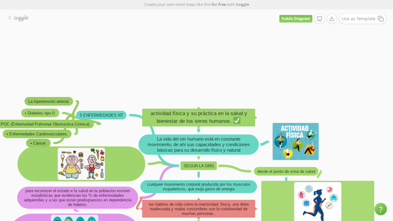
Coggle (242, 4)
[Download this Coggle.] (332, 19)
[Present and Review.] (320, 19)
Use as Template (358, 18)
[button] (381, 209)
